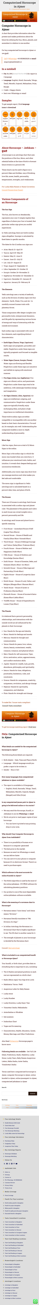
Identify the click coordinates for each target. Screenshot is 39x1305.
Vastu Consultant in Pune (12, 1227)
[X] (4, 1164)
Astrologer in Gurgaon (11, 1295)
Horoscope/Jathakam (11, 1154)
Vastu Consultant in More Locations (15, 1235)
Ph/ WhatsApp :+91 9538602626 (13, 1180)
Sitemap (7, 1175)
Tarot (7, 1107)
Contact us (8, 1177)
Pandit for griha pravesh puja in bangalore (16, 1211)
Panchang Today (9, 1141)
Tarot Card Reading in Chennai (13, 1250)
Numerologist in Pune (11, 1269)
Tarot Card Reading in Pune (12, 1248)
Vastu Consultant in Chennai (13, 1230)
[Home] (9, 9)
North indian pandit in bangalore (14, 1203)
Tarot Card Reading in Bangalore (14, 1242)
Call (5, 58)
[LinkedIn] (11, 1164)
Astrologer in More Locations (13, 1298)
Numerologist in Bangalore (12, 1264)
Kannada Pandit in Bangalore (13, 1213)
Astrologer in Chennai (11, 1293)
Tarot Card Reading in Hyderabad (14, 1245)
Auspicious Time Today (11, 1146)
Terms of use (8, 1188)
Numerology (29, 1105)
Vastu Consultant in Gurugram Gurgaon (16, 1232)
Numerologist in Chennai (12, 1272)
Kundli (17, 1107)
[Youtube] (16, 1164)
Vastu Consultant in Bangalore (13, 1222)
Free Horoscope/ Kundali (12, 1128)
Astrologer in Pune (10, 1290)
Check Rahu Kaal (9, 1125)
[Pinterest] (14, 1164)
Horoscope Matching (11, 1156)
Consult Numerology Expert (12, 190)
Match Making (29, 1107)
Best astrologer (14, 948)
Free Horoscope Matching (12, 1131)
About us (7, 1172)
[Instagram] (9, 1164)
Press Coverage (9, 1195)
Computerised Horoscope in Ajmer (21, 9)
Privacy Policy (9, 1185)
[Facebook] (7, 1164)
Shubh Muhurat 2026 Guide (12, 1123)
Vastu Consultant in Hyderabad (13, 1224)
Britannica (14, 1041)
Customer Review (10, 1182)
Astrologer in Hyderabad (12, 1288)
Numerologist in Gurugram (12, 1275)
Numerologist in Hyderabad (12, 1267)
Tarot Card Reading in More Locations (15, 1256)
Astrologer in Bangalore (11, 1285)
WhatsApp (12, 58)
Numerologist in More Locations (14, 1277)
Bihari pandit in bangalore (12, 1208)
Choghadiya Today (10, 1143)
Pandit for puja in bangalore (12, 1205)
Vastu (17, 1105)
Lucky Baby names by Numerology (14, 1133)
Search (32, 1093)
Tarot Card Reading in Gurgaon (13, 1253)
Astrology (7, 1105)
